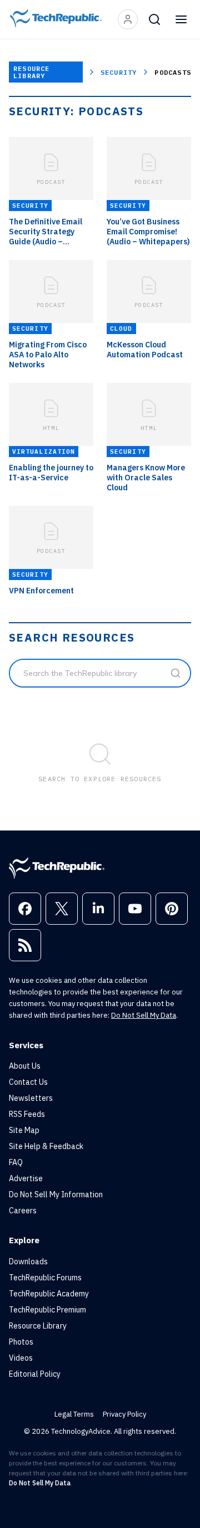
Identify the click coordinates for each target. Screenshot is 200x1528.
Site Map (24, 1130)
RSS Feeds (27, 1114)
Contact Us (28, 1082)
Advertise (26, 1178)
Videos (21, 1358)
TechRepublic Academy (49, 1294)
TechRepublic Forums (45, 1278)
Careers (23, 1211)
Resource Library (31, 72)
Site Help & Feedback (46, 1146)
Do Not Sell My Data (143, 1015)
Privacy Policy (124, 1414)
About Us (25, 1066)
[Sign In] (128, 19)
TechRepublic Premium (47, 1310)
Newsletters (31, 1098)
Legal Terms (74, 1414)
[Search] (154, 19)
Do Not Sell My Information (56, 1194)
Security (119, 72)
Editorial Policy (35, 1374)
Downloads (28, 1262)
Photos (21, 1342)
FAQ (16, 1162)
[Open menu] (181, 19)
